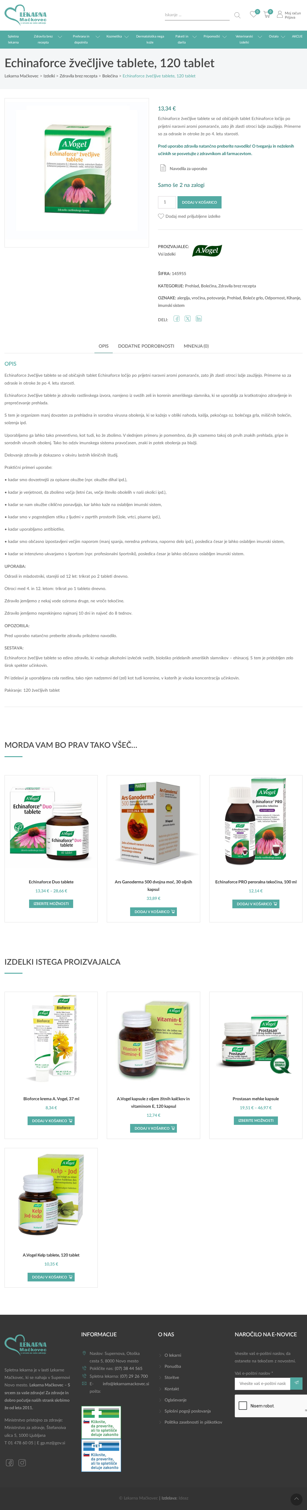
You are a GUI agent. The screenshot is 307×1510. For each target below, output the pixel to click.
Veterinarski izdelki (244, 39)
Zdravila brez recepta (43, 39)
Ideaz (183, 1498)
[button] (189, 216)
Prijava (290, 17)
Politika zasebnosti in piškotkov (193, 1422)
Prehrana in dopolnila (81, 39)
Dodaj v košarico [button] (152, 912)
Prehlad (192, 286)
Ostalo (274, 36)
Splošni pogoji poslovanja (188, 1411)
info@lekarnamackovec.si (126, 1384)
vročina (198, 298)
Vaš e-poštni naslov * (254, 1373)
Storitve (172, 1378)
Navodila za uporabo (188, 169)
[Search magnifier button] (237, 15)
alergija (183, 298)
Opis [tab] (104, 346)
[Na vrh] (297, 1500)
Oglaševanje (175, 1400)
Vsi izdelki (166, 254)
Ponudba (173, 1367)
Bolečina (208, 286)
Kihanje (293, 298)
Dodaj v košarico (199, 202)
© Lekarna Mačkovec (138, 1498)
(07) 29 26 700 (134, 1376)
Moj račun (293, 13)
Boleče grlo (253, 298)
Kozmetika (114, 36)
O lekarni (173, 1355)
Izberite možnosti (51, 904)
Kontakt (172, 1389)
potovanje (216, 298)
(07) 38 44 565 (128, 1369)
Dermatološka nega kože (150, 39)
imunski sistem (171, 306)
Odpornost (275, 298)
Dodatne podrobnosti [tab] (146, 346)
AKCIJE (297, 36)
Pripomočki (212, 36)
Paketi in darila (181, 39)
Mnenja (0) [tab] (196, 346)
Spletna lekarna (13, 39)
